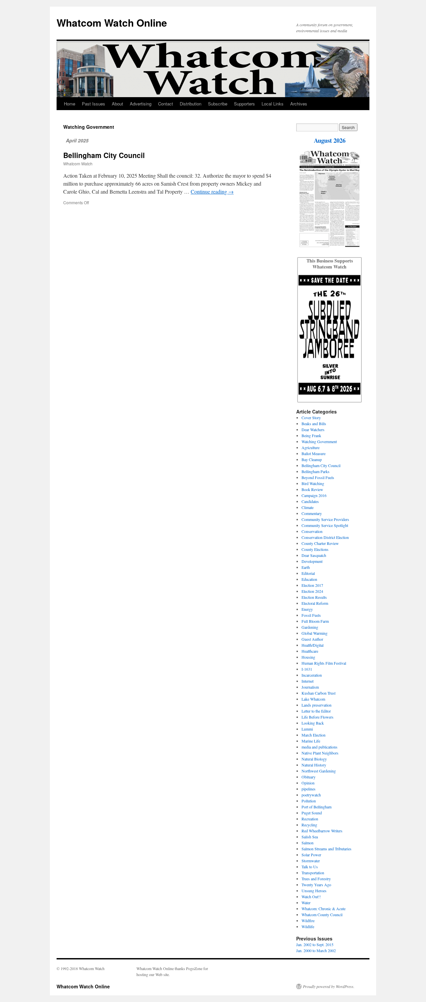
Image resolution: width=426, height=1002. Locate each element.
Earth (306, 567)
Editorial (308, 573)
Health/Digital (312, 645)
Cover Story (311, 417)
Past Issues (93, 103)
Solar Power (311, 854)
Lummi (307, 729)
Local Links (273, 103)
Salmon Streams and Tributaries (326, 848)
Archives (298, 103)
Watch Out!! (311, 896)
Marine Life (311, 741)
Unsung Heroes (314, 890)
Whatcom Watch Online (112, 22)
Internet (308, 681)
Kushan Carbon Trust (318, 693)
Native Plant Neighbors (320, 752)
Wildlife (308, 926)
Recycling (309, 824)
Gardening (310, 627)
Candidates (310, 501)
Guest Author (312, 639)
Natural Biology (314, 758)
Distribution (190, 103)
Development (312, 561)
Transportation (313, 872)
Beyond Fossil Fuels (318, 477)
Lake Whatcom (313, 699)
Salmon (308, 842)
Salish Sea (310, 836)
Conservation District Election (325, 537)
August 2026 (329, 140)
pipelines (309, 788)
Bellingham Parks (315, 471)
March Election (313, 735)
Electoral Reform (315, 603)
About (117, 103)
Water (306, 902)
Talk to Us (310, 866)
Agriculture (311, 447)
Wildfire (308, 920)
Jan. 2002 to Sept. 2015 (314, 944)
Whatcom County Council (322, 914)
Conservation (312, 531)
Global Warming (314, 633)
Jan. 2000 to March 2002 (316, 950)
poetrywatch (311, 794)
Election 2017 (312, 585)
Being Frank (311, 435)
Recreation (310, 818)
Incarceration (312, 675)
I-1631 (307, 669)
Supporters (244, 103)
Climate (308, 507)
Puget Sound (312, 812)
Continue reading (212, 191)
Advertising (140, 103)
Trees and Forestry (316, 878)
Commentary (312, 513)
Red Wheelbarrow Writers (322, 830)
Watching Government (319, 441)
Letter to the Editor (316, 711)
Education (309, 579)
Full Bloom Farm (315, 621)
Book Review (312, 489)
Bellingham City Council (104, 155)
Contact (165, 103)
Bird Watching (313, 483)
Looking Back (313, 723)
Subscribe (217, 103)
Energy (307, 609)
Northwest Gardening (319, 770)
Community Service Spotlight (325, 525)
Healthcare (310, 651)
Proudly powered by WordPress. (328, 986)
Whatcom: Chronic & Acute (323, 908)
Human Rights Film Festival (324, 663)
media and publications (319, 747)
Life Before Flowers (317, 717)
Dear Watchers (313, 429)
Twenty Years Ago (316, 884)
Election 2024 (312, 591)
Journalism (310, 687)
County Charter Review (320, 543)
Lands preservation (316, 705)
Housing (308, 657)
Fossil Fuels (311, 615)
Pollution (309, 800)
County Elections (315, 549)
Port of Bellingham (316, 806)
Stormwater (311, 860)
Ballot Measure (313, 453)
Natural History (314, 764)
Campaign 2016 (314, 495)
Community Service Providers (325, 519)
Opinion (308, 782)
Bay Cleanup (312, 459)
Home (69, 103)
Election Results (314, 597)
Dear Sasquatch (314, 555)
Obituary (309, 776)
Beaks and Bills (314, 423)
